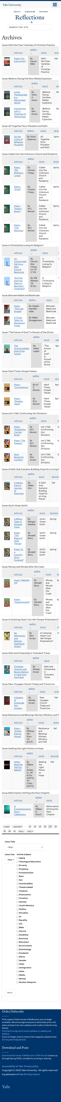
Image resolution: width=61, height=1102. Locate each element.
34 (35, 826)
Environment (25, 946)
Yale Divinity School (29, 1074)
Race (21, 876)
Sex (20, 880)
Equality (23, 920)
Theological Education (30, 861)
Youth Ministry (26, 905)
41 (15, 831)
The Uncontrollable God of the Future (21, 350)
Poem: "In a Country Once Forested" (19, 554)
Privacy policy (31, 1066)
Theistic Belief (26, 887)
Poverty (23, 865)
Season (56, 476)
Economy (23, 938)
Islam (21, 971)
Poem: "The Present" (19, 442)
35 (40, 826)
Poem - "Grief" (17, 188)
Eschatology (25, 949)
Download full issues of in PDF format (25, 1055)
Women (23, 902)
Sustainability (26, 883)
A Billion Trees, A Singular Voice (18, 523)
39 (5, 831)
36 (45, 826)
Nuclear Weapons (27, 982)
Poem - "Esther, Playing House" (18, 732)
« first (7, 826)
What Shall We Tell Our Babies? (18, 766)
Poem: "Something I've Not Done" (20, 431)
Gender (22, 960)
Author (30, 131)
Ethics (22, 957)
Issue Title (10, 842)
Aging (22, 858)
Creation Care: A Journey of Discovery (19, 488)
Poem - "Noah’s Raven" (18, 209)
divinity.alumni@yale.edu (14, 1039)
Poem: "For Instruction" (20, 60)
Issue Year (10, 854)
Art (20, 924)
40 (9, 831)
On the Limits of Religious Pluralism (18, 140)
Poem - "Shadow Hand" (18, 401)
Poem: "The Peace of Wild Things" (18, 538)
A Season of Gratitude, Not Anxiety (19, 703)
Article (18, 52)
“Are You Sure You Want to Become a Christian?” (19, 283)
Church (22, 931)
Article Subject (24, 854)
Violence (23, 891)
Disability (23, 935)
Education (24, 942)
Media (22, 975)
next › (21, 831)
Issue (44, 52)
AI (20, 916)
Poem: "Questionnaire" (22, 600)
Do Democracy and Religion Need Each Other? (19, 640)
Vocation (23, 898)
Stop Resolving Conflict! (19, 457)
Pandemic (24, 953)
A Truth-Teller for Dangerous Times (19, 321)
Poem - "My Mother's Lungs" (18, 171)
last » (30, 831)
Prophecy (23, 869)
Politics (22, 909)
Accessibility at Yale (12, 1066)
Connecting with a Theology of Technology (20, 112)
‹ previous (17, 826)
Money (22, 978)
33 (30, 826)
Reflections (30, 17)
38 (56, 826)
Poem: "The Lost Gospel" (19, 309)
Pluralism (23, 913)
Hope (21, 964)
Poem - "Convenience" (21, 386)
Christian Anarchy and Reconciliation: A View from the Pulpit (21, 672)
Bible (21, 927)
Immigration (25, 967)
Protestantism (26, 872)
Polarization (25, 894)
